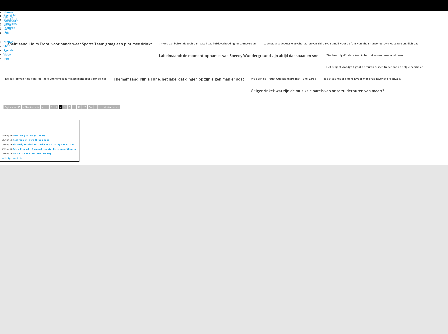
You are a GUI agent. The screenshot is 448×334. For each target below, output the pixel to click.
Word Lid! (10, 21)
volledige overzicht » (12, 158)
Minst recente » (111, 107)
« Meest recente (31, 107)
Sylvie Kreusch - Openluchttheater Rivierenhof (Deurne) (45, 149)
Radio (7, 29)
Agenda (8, 50)
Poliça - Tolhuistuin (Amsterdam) (32, 153)
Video (7, 25)
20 (84, 107)
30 (90, 107)
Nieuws (8, 42)
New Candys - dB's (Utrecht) (29, 135)
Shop (7, 46)
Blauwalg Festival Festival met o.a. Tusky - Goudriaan (44, 144)
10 (79, 107)
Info (6, 33)
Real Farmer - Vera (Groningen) (31, 139)
